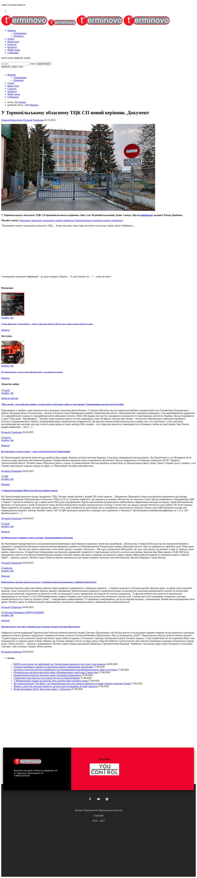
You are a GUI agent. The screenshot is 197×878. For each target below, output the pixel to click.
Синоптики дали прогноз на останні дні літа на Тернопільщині (47, 678)
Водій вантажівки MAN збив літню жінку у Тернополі (42, 689)
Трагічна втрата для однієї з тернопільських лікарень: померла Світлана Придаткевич (40, 626)
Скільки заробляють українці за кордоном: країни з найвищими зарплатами (53, 667)
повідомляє (147, 215)
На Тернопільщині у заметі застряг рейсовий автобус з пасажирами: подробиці (32, 372)
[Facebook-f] (90, 799)
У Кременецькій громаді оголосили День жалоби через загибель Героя (51, 680)
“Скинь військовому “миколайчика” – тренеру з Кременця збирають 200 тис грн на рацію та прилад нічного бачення (47, 324)
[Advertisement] (93, 251)
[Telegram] (107, 799)
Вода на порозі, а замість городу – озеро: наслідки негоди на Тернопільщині (35, 451)
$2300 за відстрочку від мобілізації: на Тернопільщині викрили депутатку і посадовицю (60, 664)
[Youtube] (98, 799)
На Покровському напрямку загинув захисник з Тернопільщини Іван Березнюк (37, 538)
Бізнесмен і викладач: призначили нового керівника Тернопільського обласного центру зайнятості (71, 220)
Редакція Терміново (33, 120)
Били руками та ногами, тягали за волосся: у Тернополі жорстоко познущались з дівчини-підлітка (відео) (48, 582)
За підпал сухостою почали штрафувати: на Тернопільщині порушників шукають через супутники (65, 669)
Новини (5, 120)
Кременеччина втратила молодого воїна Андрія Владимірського (47, 675)
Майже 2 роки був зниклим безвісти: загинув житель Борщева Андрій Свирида (55, 686)
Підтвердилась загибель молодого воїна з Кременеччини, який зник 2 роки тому (56, 672)
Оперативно (16, 120)
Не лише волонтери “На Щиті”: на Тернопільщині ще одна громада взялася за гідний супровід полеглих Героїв (72, 683)
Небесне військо (9, 398)
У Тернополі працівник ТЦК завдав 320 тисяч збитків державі (29, 490)
